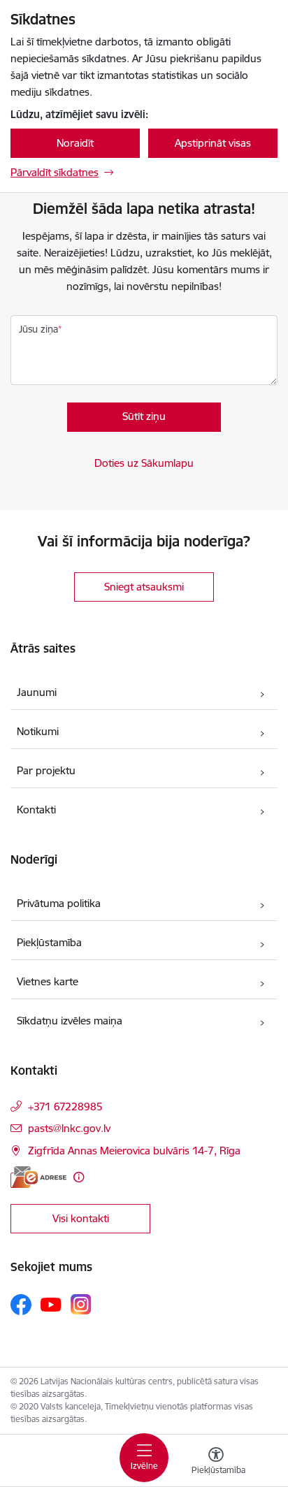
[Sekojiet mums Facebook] (20, 1304)
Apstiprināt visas (213, 143)
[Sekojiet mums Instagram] (81, 1304)
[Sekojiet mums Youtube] (51, 1304)
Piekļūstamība (49, 942)
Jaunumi (37, 692)
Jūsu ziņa (38, 329)
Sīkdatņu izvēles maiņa (69, 1020)
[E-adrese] (38, 1177)
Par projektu (46, 770)
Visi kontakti (80, 1218)
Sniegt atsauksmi (144, 586)
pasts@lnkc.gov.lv (69, 1128)
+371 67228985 (65, 1106)
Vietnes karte (47, 981)
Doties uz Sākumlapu (144, 463)
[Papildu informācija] (78, 1177)
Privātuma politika (59, 903)
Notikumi (38, 731)
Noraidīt (75, 143)
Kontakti (36, 809)
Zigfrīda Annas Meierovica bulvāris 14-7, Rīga (134, 1150)
